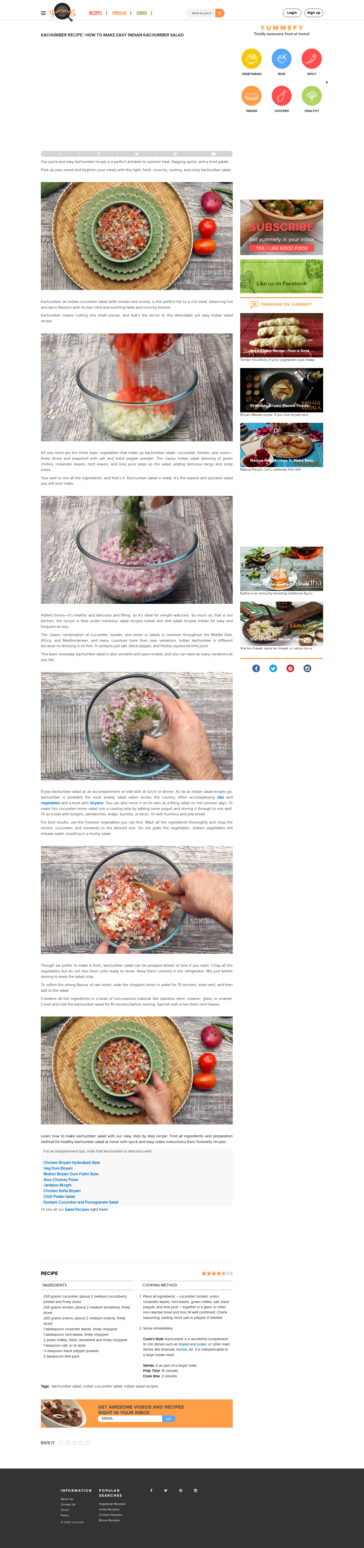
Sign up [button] (313, 12)
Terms (65, 1510)
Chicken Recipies (110, 1515)
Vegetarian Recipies (112, 1504)
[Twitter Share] (273, 668)
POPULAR (119, 13)
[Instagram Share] (307, 668)
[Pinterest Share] (290, 668)
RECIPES (95, 13)
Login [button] (292, 12)
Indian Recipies (109, 1509)
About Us (67, 1499)
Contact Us (68, 1504)
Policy (65, 1515)
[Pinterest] (180, 1490)
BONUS (142, 13)
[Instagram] (195, 1490)
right (86, 1209)
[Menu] (43, 12)
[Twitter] (165, 1490)
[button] (281, 227)
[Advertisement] (137, 1242)
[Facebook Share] (256, 668)
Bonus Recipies (109, 1520)
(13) (229, 1273)
